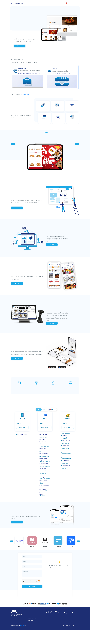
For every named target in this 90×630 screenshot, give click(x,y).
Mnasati (22, 625)
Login (75, 2)
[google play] (75, 613)
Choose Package (22, 427)
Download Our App (32, 618)
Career (29, 616)
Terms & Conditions (67, 625)
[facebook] (48, 612)
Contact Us (30, 611)
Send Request (32, 586)
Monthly (45, 409)
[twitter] (51, 612)
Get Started (19, 45)
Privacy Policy (76, 625)
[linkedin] (53, 612)
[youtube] (56, 612)
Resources (57, 3)
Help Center (31, 620)
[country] (14, 611)
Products (35, 3)
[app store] (66, 613)
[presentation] (13, 144)
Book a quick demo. (24, 94)
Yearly (39, 409)
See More (17, 207)
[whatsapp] (58, 612)
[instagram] (46, 612)
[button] (68, 3)
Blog (29, 614)
